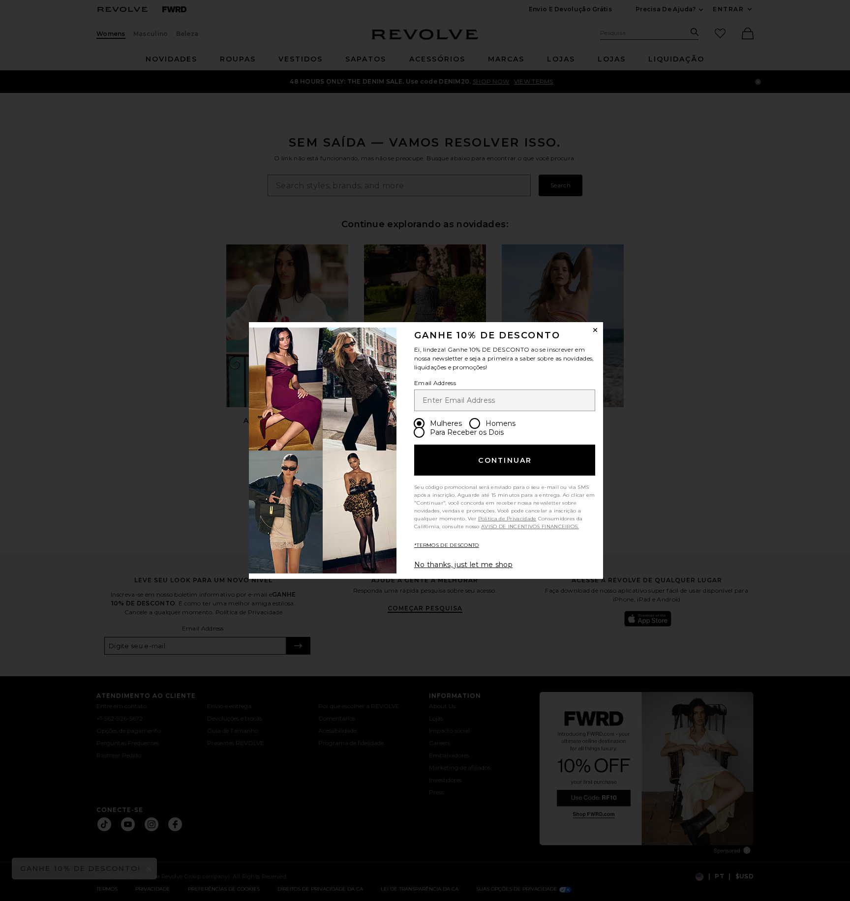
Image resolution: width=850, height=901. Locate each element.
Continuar (505, 460)
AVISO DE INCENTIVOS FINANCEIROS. (530, 526)
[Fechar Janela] (595, 330)
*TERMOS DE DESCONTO (446, 545)
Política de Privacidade (507, 518)
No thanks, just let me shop (463, 564)
